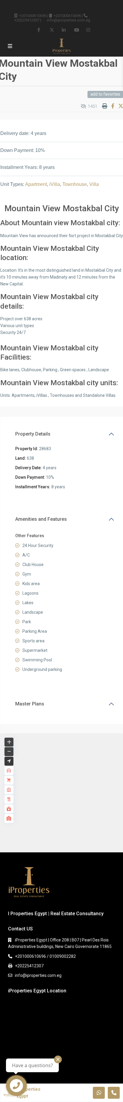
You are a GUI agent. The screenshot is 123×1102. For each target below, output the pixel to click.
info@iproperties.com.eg (68, 20)
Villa (94, 184)
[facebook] (39, 30)
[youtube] (76, 30)
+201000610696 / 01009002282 (45, 956)
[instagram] (88, 30)
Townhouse (74, 184)
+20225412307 (26, 20)
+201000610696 (32, 15)
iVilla (54, 184)
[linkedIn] (64, 30)
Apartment (36, 184)
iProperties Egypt (28, 1093)
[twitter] (51, 30)
